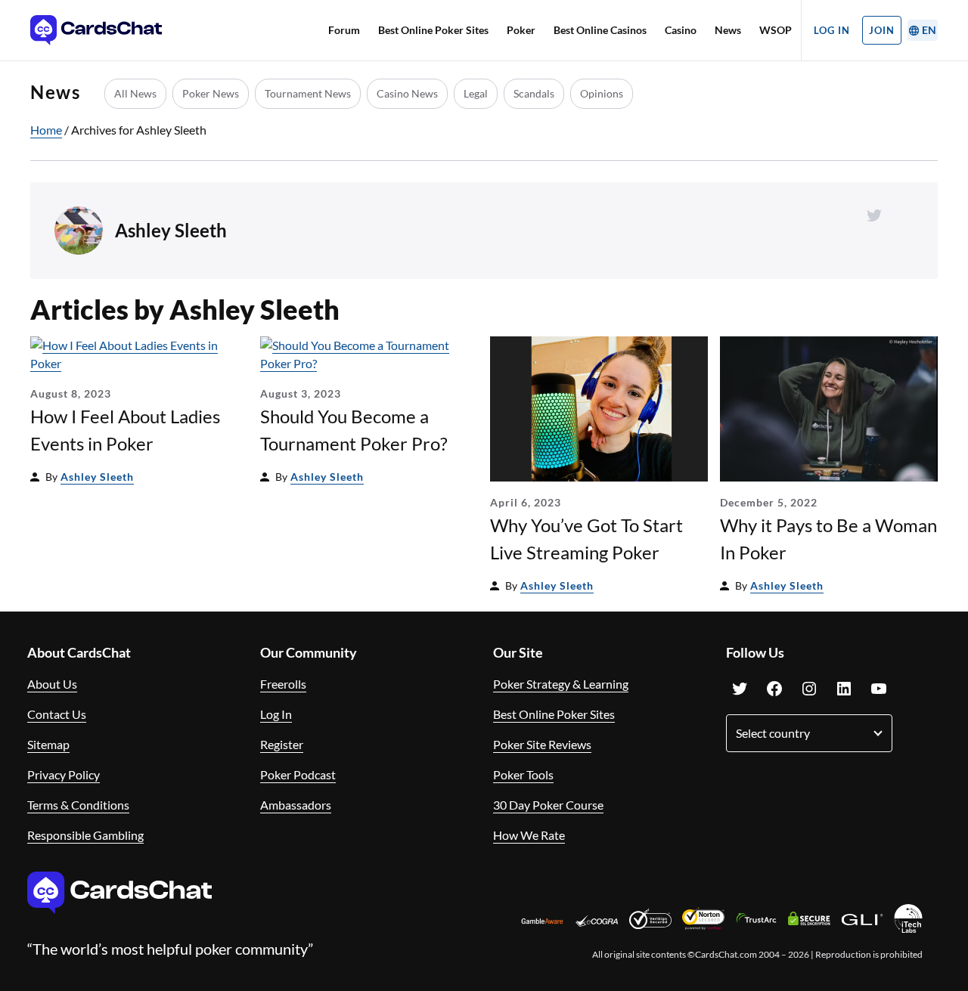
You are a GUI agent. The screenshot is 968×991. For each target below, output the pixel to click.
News (728, 29)
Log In (832, 30)
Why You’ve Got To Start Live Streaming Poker (586, 538)
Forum (344, 29)
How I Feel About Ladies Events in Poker (125, 429)
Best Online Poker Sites (433, 29)
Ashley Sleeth (97, 476)
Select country (773, 733)
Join (882, 30)
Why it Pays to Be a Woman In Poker (828, 538)
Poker (521, 29)
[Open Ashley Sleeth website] (904, 215)
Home (46, 129)
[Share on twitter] (874, 215)
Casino (681, 29)
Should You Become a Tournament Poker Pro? (354, 429)
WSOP (775, 29)
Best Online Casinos (600, 29)
